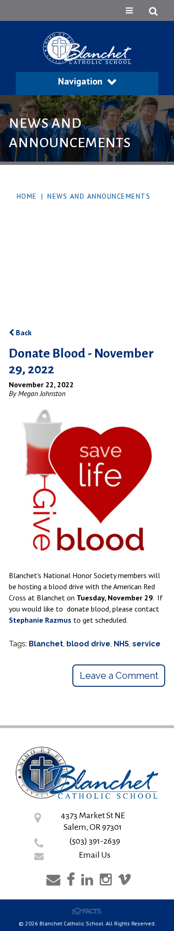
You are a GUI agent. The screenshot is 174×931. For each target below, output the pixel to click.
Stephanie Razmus (40, 620)
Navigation (80, 81)
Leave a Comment (119, 675)
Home (27, 196)
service (146, 643)
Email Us (94, 854)
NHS (121, 643)
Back (23, 332)
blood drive (88, 643)
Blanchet (46, 643)
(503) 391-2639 (94, 841)
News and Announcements (98, 196)
